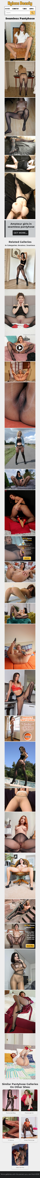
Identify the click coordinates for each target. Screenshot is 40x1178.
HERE (37, 1174)
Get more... (20, 233)
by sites (31, 9)
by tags (24, 9)
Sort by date (15, 9)
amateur (22, 245)
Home (7, 9)
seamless (30, 245)
